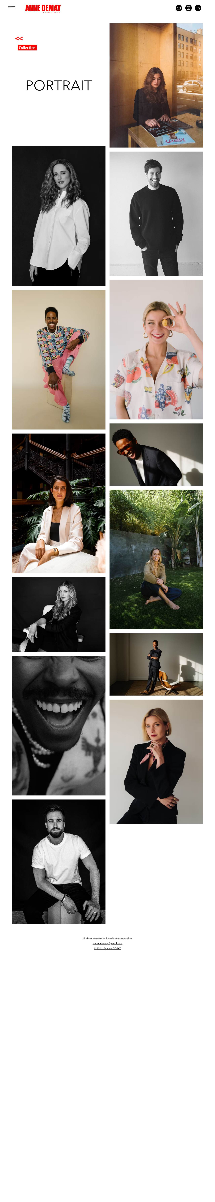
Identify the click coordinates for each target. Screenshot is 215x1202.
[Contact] (179, 8)
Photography (51, 12)
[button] (11, 7)
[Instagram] (188, 8)
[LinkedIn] (198, 8)
